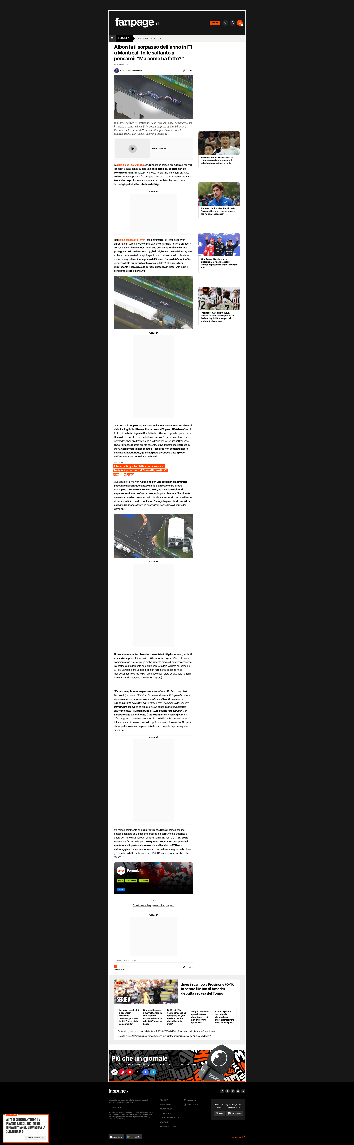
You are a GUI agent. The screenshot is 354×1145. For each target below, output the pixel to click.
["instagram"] (122, 1072)
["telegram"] (153, 1072)
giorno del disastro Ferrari (131, 239)
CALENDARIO (143, 38)
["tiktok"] (114, 1072)
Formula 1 (124, 37)
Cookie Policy (166, 1113)
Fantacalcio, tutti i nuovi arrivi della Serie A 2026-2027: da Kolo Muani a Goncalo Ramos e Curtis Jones (166, 1031)
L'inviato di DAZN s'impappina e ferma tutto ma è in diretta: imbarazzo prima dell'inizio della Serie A (164, 1036)
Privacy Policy (166, 1109)
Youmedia (164, 1100)
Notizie (133, 960)
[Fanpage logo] (134, 23)
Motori (126, 960)
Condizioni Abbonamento (170, 1118)
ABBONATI (214, 23)
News (120, 880)
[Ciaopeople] (238, 1137)
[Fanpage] (118, 1091)
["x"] (138, 1072)
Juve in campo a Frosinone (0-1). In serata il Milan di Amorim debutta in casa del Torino (207, 988)
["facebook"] (145, 1072)
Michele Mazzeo (135, 70)
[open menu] (112, 38)
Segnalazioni (165, 1104)
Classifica (144, 880)
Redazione (164, 1122)
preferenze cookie (168, 1127)
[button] (190, 70)
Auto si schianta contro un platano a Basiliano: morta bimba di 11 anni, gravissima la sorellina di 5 (25, 1125)
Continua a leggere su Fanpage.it (153, 905)
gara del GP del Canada (130, 164)
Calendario (131, 880)
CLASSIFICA (156, 38)
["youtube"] (130, 1072)
